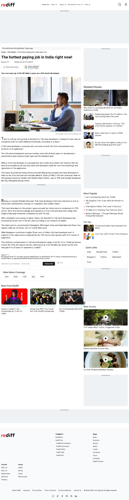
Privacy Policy (37, 490)
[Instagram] (67, 496)
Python (104, 257)
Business (96, 440)
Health (20, 468)
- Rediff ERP (60, 455)
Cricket (95, 449)
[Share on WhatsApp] (53, 496)
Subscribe (49, 264)
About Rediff (16, 490)
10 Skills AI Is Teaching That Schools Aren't (104, 210)
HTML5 (115, 252)
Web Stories (90, 306)
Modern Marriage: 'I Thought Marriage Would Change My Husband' (104, 214)
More (86, 4)
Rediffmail (59, 437)
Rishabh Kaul (101, 252)
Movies (95, 443)
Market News (5, 474)
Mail (48, 4)
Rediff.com (93, 490)
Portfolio (4, 480)
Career (20, 474)
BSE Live (4, 468)
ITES (7, 277)
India (89, 252)
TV (82, 4)
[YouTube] (71, 496)
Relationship (22, 477)
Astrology (96, 458)
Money (62, 4)
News (53, 4)
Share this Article (12, 67)
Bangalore (91, 257)
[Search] (119, 5)
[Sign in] (126, 5)
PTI (8, 62)
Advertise (26, 490)
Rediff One (59, 440)
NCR (16, 277)
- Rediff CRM (60, 452)
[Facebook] (62, 496)
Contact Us (78, 490)
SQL (33, 277)
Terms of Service (50, 490)
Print (61, 263)
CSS (24, 277)
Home (44, 4)
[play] (105, 317)
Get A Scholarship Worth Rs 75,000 (100, 197)
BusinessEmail (72, 4)
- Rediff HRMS (60, 449)
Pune (89, 262)
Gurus (79, 4)
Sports (95, 446)
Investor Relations (64, 490)
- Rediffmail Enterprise (63, 443)
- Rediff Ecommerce (62, 446)
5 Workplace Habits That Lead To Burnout (103, 206)
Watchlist (4, 477)
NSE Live (4, 471)
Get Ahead (12, 52)
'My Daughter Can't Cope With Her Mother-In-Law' (105, 202)
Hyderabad (116, 257)
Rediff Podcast (98, 461)
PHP (42, 277)
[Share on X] (58, 496)
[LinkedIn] (76, 496)
